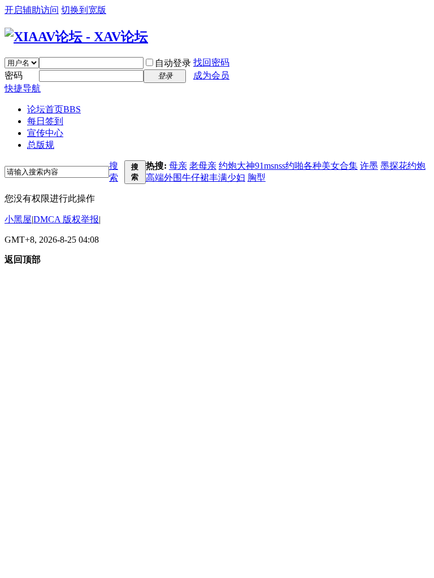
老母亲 (202, 165)
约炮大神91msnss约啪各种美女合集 (288, 165)
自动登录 (173, 63)
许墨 (369, 165)
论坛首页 (54, 109)
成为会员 (211, 75)
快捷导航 (23, 88)
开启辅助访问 (32, 10)
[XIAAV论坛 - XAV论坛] (76, 36)
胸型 (257, 177)
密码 (14, 75)
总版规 (40, 145)
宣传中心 (45, 133)
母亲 (178, 165)
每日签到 (45, 121)
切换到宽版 (83, 10)
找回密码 (211, 62)
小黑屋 (18, 219)
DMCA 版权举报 (66, 219)
